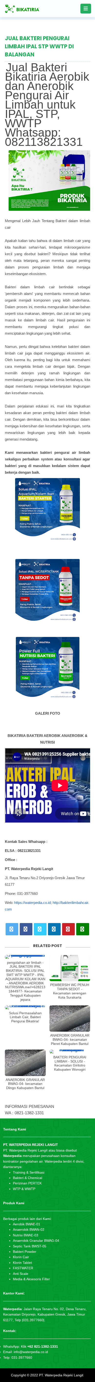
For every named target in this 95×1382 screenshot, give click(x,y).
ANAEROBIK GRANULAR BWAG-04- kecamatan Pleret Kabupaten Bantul (69, 1039)
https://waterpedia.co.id (32, 902)
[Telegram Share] (40, 929)
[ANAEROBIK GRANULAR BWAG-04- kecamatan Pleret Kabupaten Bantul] (69, 1018)
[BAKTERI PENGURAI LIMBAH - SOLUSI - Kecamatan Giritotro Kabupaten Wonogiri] (69, 1051)
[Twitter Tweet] (12, 929)
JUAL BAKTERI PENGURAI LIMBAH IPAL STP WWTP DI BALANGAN (39, 46)
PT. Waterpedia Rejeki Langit (61, 1375)
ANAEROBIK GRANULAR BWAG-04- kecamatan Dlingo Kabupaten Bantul (25, 1084)
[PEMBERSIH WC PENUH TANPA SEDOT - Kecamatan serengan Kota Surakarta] (69, 968)
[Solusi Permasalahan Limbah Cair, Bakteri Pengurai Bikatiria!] (25, 1007)
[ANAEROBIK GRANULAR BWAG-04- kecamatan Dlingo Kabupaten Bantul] (25, 1063)
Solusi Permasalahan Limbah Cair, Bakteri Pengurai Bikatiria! (25, 1017)
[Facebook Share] (26, 929)
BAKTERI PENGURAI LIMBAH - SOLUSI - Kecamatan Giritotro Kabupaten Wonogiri (69, 1063)
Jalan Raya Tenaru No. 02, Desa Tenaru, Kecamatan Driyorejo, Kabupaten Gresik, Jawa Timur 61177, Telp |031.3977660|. (44, 1314)
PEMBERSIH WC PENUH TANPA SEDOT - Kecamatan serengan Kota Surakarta (69, 991)
